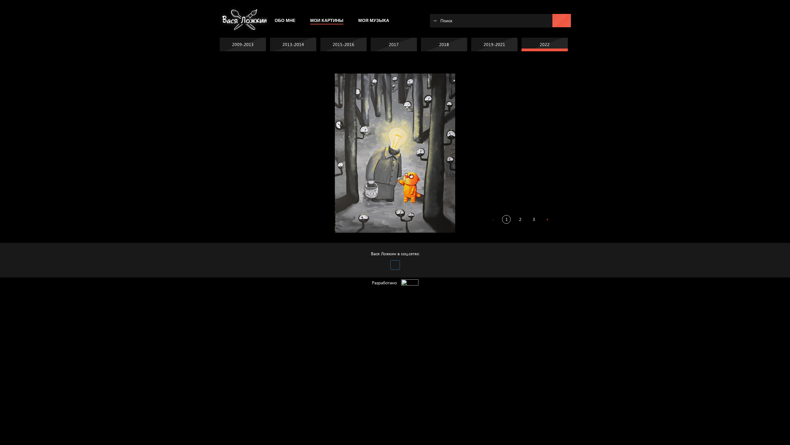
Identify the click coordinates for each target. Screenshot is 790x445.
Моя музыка (373, 20)
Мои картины (326, 20)
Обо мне (285, 20)
